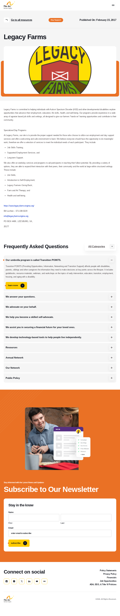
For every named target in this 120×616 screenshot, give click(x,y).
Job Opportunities (108, 581)
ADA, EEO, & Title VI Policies (103, 584)
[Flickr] (44, 581)
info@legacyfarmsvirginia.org (16, 216)
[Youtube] (37, 581)
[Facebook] (6, 581)
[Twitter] (22, 581)
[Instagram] (14, 581)
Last (62, 523)
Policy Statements (108, 570)
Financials (111, 577)
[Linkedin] (29, 581)
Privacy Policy (109, 574)
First (10, 523)
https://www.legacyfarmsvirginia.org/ (19, 206)
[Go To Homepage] (9, 599)
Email (10, 528)
